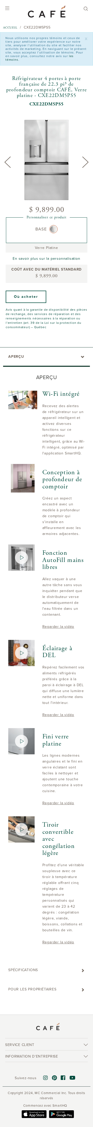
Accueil (10, 28)
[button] (26, 297)
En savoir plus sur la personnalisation (46, 258)
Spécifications (23, 970)
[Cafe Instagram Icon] (45, 1078)
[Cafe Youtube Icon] (72, 1078)
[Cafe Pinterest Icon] (54, 1078)
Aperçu (16, 356)
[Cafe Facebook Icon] (63, 1078)
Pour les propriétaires (32, 989)
